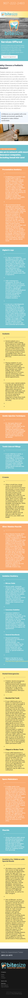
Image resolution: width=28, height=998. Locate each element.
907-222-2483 (14, 3)
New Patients (4, 985)
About (2, 976)
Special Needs (5, 986)
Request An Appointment (9, 57)
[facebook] (12, 9)
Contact (3, 977)
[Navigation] (26, 14)
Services (3, 983)
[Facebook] (14, 995)
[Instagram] (17, 9)
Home (2, 974)
